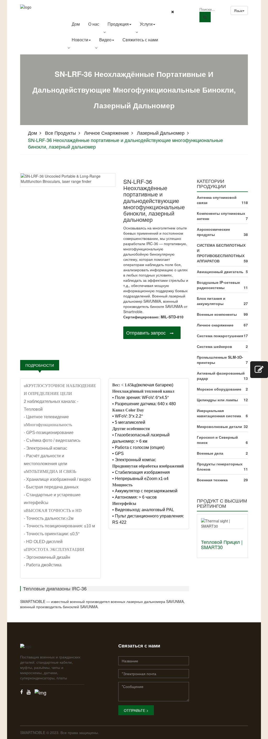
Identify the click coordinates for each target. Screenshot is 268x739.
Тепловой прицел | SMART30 (222, 544)
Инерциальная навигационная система (219, 413)
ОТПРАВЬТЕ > (136, 710)
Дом (76, 24)
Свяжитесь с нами (140, 40)
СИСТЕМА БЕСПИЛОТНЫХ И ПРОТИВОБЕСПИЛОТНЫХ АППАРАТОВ (221, 252)
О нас (93, 24)
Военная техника (212, 479)
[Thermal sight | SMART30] (222, 523)
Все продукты (60, 132)
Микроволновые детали (219, 426)
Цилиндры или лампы (217, 399)
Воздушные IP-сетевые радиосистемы (218, 285)
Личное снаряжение (106, 132)
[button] (119, 32)
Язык (238, 10)
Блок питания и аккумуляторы (211, 301)
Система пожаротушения (220, 335)
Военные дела (210, 453)
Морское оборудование (219, 389)
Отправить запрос (146, 332)
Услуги (146, 24)
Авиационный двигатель (220, 271)
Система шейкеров (214, 346)
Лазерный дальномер (161, 132)
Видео (105, 40)
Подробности (39, 365)
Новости (80, 40)
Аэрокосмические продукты (213, 232)
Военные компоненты (217, 314)
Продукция (118, 24)
